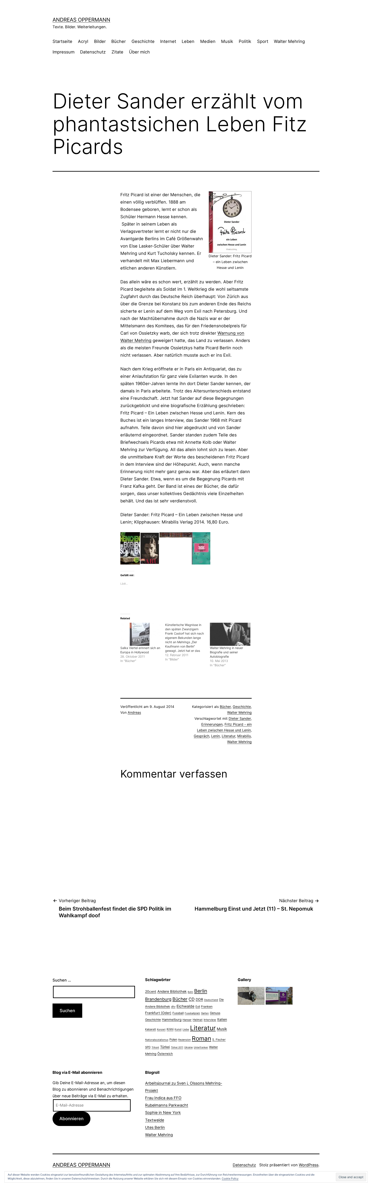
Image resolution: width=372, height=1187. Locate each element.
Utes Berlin (155, 1127)
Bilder (100, 41)
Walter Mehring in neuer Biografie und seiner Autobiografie (226, 652)
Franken (206, 1006)
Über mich (139, 52)
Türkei (165, 1047)
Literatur (228, 736)
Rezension (184, 1039)
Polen (173, 1039)
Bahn (190, 992)
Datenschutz (93, 52)
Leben (188, 41)
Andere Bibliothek (172, 991)
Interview (210, 1019)
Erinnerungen (212, 724)
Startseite (62, 41)
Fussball (178, 1013)
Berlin (200, 991)
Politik (245, 41)
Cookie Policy (230, 1178)
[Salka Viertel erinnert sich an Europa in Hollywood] (140, 634)
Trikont (155, 1047)
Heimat (198, 1019)
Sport (262, 41)
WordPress (308, 1165)
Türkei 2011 (177, 1047)
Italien (222, 1019)
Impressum (63, 52)
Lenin (215, 736)
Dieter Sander (240, 718)
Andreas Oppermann (81, 20)
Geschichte (143, 41)
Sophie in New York (163, 1112)
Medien (207, 41)
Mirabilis (244, 736)
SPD (147, 1047)
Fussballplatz (192, 1013)
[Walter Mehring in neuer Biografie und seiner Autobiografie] (230, 634)
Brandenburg (158, 999)
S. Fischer (219, 1039)
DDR (199, 999)
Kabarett (150, 1029)
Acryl (83, 41)
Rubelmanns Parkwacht (166, 1105)
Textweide (154, 1120)
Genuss (215, 1013)
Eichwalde (185, 1006)
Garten (205, 1013)
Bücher (118, 41)
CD (192, 999)
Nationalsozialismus (156, 1039)
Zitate (117, 52)
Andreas (134, 712)
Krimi (170, 1029)
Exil (197, 1006)
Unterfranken (201, 1047)
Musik (227, 41)
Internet (168, 41)
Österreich (165, 1054)
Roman (201, 1038)
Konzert (161, 1029)
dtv (173, 1006)
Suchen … (62, 980)
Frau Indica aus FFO (163, 1098)
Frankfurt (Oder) (158, 1013)
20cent (150, 991)
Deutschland (211, 999)
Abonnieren (71, 1118)
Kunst (178, 1029)
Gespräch (201, 736)
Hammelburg (171, 1020)
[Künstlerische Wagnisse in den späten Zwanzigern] (187, 642)
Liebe (186, 1029)
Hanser (187, 1019)
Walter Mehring (289, 41)
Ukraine (188, 1047)
